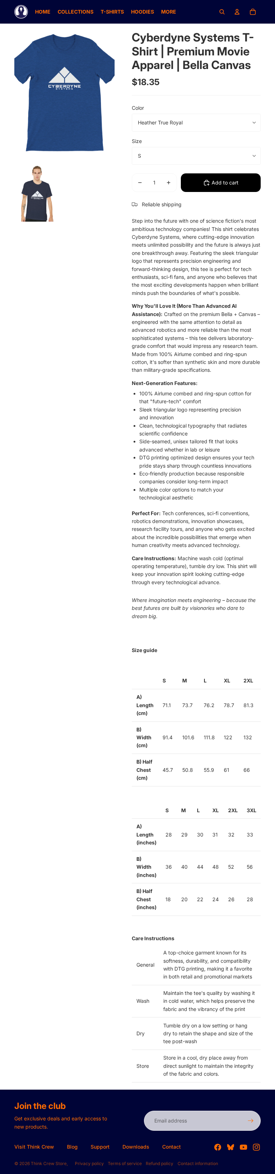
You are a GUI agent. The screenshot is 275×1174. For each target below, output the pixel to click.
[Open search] (222, 12)
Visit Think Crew (34, 1147)
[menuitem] (42, 12)
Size (137, 141)
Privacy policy (89, 1163)
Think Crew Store (49, 1163)
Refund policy (159, 1163)
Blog (72, 1147)
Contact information (198, 1163)
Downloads (135, 1147)
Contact (171, 1147)
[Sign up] (250, 1121)
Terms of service (125, 1163)
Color (138, 108)
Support (100, 1147)
